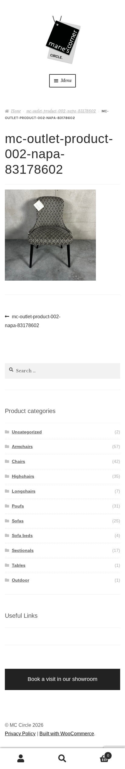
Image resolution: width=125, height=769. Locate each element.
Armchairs (22, 446)
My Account (21, 758)
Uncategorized (27, 431)
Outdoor (20, 580)
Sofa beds (22, 535)
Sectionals (23, 550)
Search (62, 758)
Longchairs (23, 491)
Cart (96, 754)
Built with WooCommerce (66, 733)
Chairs (18, 461)
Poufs (18, 506)
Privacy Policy (20, 733)
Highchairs (23, 476)
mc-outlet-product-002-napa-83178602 (61, 111)
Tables (18, 565)
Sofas (18, 520)
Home (16, 111)
